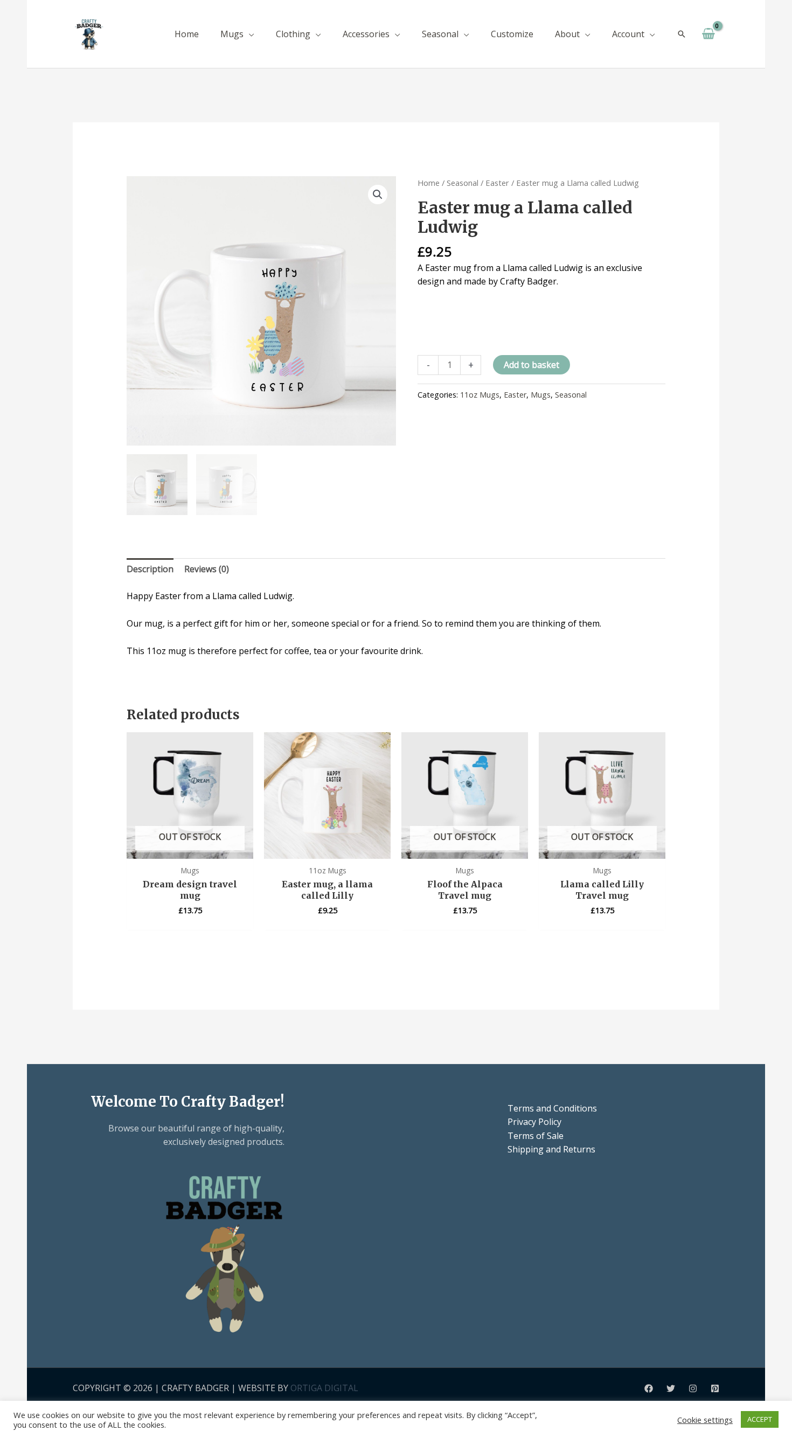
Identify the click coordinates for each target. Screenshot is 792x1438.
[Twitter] (670, 1388)
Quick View (190, 848)
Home (429, 182)
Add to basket (531, 365)
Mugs (541, 395)
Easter (497, 182)
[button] (249, 34)
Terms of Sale (536, 1136)
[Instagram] (693, 1388)
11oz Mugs (479, 395)
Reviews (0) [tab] (206, 569)
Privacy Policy (534, 1122)
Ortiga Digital (324, 1388)
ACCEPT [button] (759, 1419)
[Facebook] (648, 1388)
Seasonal (462, 182)
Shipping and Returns (551, 1149)
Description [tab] (150, 569)
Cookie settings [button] (705, 1420)
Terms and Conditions (552, 1108)
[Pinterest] (715, 1388)
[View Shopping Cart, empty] (708, 34)
